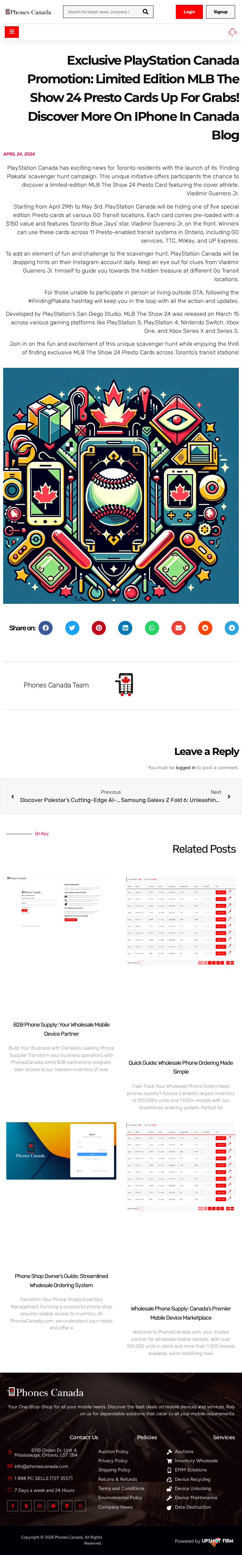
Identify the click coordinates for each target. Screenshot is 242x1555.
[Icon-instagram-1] (39, 1505)
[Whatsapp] (80, 1505)
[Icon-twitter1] (26, 1505)
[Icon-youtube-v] (53, 1505)
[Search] (145, 12)
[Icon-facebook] (12, 1505)
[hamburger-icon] (12, 32)
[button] (45, 628)
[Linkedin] (66, 1505)
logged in (185, 767)
